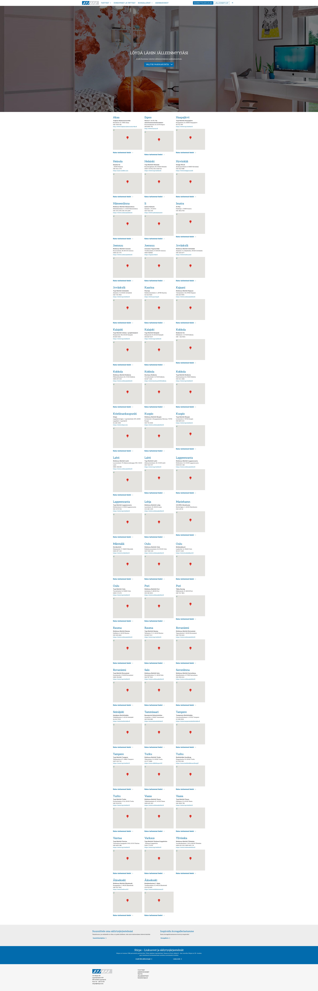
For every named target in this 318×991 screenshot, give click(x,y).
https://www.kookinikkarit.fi (184, 553)
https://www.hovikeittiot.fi (121, 553)
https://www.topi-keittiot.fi (184, 126)
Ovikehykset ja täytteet (124, 3)
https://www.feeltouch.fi (183, 255)
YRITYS (140, 974)
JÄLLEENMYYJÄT (143, 976)
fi (232, 3)
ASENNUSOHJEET (143, 972)
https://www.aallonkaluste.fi (153, 213)
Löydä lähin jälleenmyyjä (142, 959)
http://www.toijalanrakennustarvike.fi (125, 126)
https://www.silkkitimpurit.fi (153, 763)
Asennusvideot (162, 3)
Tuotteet (105, 3)
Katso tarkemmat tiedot (122, 153)
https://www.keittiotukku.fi (121, 721)
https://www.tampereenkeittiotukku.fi (188, 721)
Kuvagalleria (164, 938)
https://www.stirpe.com (120, 425)
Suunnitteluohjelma (203, 3)
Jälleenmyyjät (222, 3)
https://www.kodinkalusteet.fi (154, 889)
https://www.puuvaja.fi (152, 297)
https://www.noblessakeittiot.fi (122, 213)
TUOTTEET (141, 970)
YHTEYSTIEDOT (143, 978)
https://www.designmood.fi (184, 171)
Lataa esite (176, 959)
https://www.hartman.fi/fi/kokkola (155, 381)
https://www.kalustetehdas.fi (154, 721)
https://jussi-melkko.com (120, 171)
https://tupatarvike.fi (151, 255)
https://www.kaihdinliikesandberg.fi (187, 763)
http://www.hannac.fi (151, 128)
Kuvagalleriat (144, 3)
